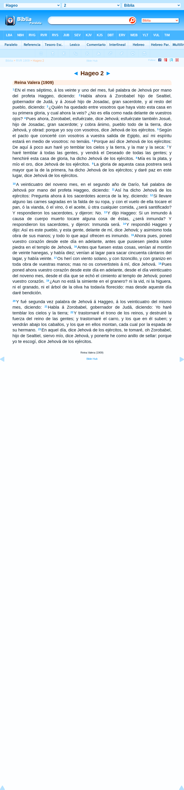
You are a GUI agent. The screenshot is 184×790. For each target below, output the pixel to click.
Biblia (9, 60)
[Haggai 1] (6, 370)
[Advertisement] (92, 400)
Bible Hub (92, 358)
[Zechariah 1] (178, 370)
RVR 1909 (23, 60)
